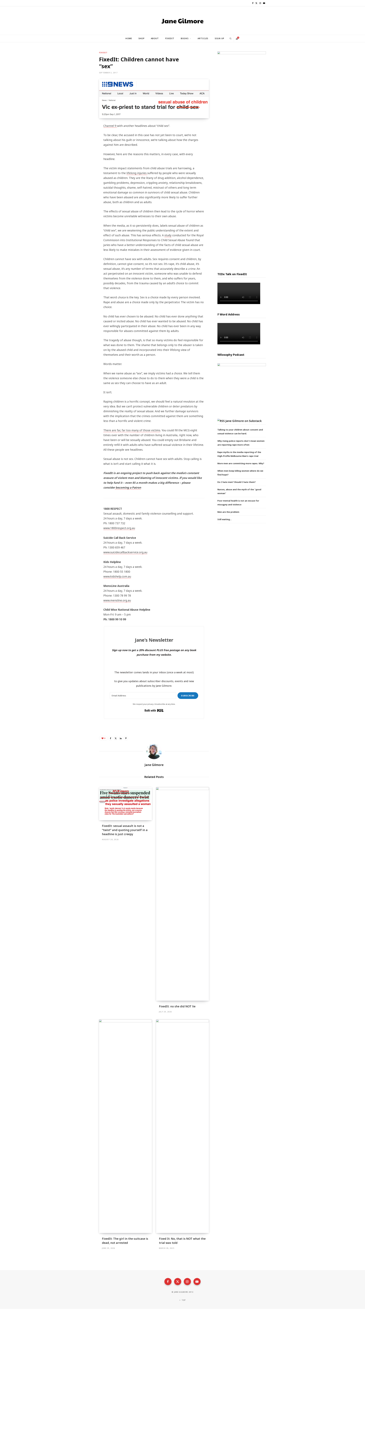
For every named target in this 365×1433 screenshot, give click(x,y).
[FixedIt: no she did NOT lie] (182, 894)
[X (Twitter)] (177, 1281)
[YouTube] (197, 1281)
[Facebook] (85, 134)
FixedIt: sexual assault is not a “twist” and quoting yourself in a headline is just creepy (125, 830)
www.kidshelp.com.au (117, 576)
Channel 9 (110, 126)
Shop (141, 38)
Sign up (219, 38)
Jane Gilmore (154, 765)
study (168, 235)
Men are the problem (228, 511)
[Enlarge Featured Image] (154, 98)
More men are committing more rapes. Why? (240, 463)
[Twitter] (85, 141)
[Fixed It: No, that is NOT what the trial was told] (182, 1126)
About (155, 38)
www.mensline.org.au (117, 600)
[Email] (85, 157)
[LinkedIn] (120, 738)
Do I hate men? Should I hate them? (236, 482)
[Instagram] (187, 1281)
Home (128, 38)
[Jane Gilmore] (182, 20)
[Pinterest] (85, 149)
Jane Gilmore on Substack (243, 421)
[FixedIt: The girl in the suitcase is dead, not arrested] (125, 1126)
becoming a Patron (128, 487)
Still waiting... (224, 519)
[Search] (230, 38)
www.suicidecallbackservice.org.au (125, 552)
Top (183, 1300)
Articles (203, 38)
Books (184, 38)
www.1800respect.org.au (119, 528)
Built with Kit (154, 710)
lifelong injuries (136, 173)
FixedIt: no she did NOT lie (177, 1006)
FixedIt (169, 38)
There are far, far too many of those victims (131, 430)
